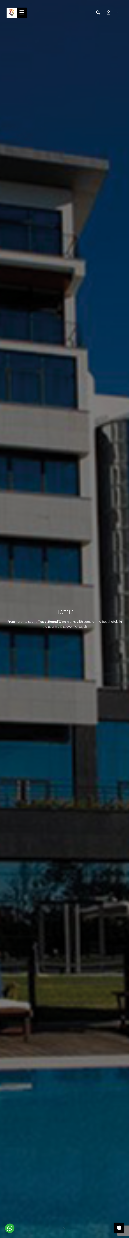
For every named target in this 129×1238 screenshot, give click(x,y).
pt (118, 13)
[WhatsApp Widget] (9, 1228)
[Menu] (22, 13)
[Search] (98, 12)
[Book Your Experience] (119, 1228)
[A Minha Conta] (108, 12)
